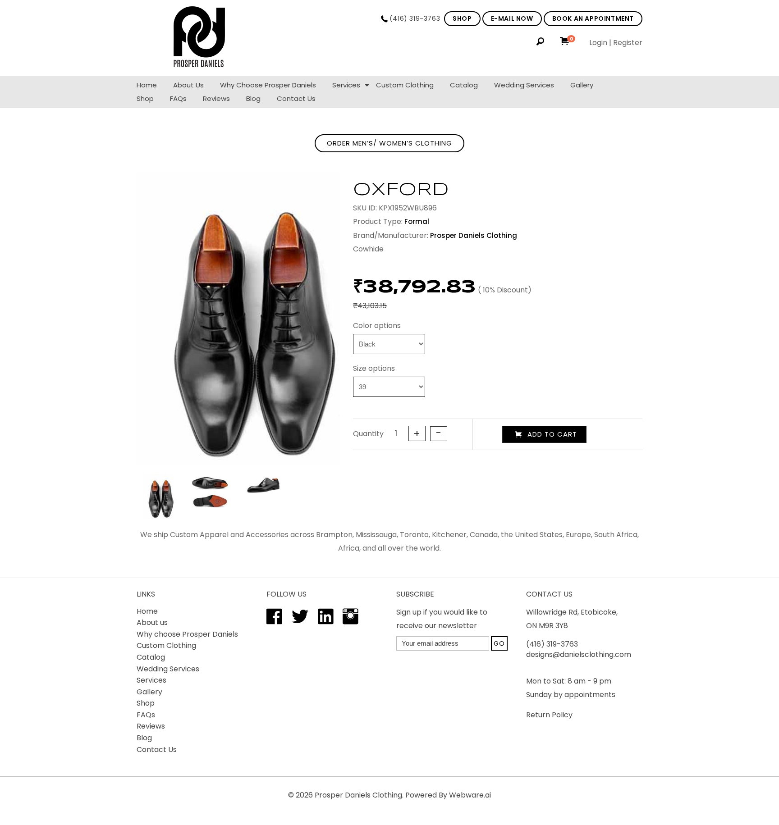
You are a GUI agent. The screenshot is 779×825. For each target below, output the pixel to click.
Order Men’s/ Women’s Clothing (389, 143)
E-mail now (512, 18)
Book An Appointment (593, 18)
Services (346, 85)
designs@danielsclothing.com (578, 654)
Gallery (581, 85)
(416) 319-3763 (415, 18)
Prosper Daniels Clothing (358, 795)
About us (152, 622)
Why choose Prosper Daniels (268, 85)
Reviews (216, 98)
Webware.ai (470, 795)
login (598, 42)
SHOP (462, 18)
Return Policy (549, 715)
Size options (374, 368)
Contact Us (296, 98)
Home (147, 85)
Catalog (464, 85)
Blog (253, 98)
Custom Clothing (405, 85)
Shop (145, 98)
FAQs (178, 98)
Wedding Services (524, 85)
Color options (377, 325)
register (627, 42)
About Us (188, 85)
